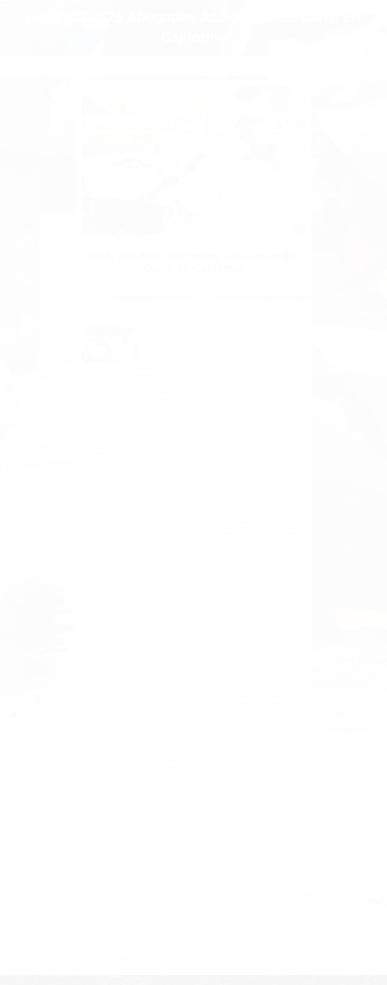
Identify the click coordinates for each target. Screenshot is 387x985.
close (3, 2)
